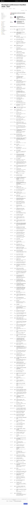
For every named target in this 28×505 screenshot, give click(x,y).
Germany (19, 61)
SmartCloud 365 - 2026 (20, 399)
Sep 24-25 (11, 107)
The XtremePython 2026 (20, 365)
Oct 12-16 (11, 177)
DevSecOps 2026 (19, 205)
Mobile (17, 259)
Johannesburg (18, 49)
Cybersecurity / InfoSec (19, 48)
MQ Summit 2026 (19, 244)
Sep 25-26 (11, 112)
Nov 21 (11, 383)
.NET (17, 113)
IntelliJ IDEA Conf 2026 (20, 39)
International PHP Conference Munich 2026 (20, 280)
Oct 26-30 (11, 279)
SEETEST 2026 (18, 168)
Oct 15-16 (11, 211)
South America (21, 96)
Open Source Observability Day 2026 (21, 265)
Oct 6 (11, 165)
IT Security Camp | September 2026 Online (20, 91)
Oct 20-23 (11, 235)
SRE (16, 46)
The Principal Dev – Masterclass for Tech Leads (21, 17)
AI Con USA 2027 (19, 493)
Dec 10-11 (11, 22)
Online (22, 30)
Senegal (3, 29)
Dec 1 (11, 420)
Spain (24, 477)
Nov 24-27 (11, 389)
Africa (6, 8)
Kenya (3, 24)
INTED (17, 468)
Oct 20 (11, 238)
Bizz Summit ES (19, 147)
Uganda (3, 33)
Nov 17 (11, 365)
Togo (2, 32)
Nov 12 (11, 327)
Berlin (17, 61)
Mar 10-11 (11, 471)
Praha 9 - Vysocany (23, 336)
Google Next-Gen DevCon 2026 (20, 29)
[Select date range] (26, 10)
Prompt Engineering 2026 (20, 294)
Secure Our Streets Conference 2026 (19, 77)
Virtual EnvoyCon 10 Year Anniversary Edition (21, 199)
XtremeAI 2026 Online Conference (20, 396)
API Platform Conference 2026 (20, 73)
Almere (17, 452)
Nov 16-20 (11, 350)
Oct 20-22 (11, 232)
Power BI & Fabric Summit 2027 (20, 461)
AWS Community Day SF (20, 201)
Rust (17, 406)
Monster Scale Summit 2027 (21, 471)
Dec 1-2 (11, 417)
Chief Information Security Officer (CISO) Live (21, 307)
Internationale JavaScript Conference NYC (21, 130)
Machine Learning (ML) (19, 224)
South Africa (10, 8)
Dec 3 (11, 423)
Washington (20, 494)
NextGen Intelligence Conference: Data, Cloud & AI (21, 346)
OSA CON (17, 300)
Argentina (17, 96)
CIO (16, 272)
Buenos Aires (23, 95)
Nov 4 (11, 306)
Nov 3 (11, 304)
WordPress (17, 173)
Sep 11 (11, 51)
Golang (17, 52)
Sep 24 (11, 109)
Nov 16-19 (11, 353)
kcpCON (17, 144)
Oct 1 (11, 141)
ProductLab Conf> (19, 60)
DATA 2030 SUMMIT (19, 250)
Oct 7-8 (11, 171)
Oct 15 (11, 205)
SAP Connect (18, 150)
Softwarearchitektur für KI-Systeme (21, 438)
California (17, 88)
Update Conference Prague (21, 324)
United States (21, 88)
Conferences (3, 8)
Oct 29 (11, 294)
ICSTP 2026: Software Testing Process (20, 275)
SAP (16, 151)
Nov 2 (11, 300)
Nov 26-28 (11, 402)
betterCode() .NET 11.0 (20, 370)
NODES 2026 (18, 327)
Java (16, 159)
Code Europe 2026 (19, 54)
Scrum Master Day (19, 57)
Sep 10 (11, 45)
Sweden (20, 319)
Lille (21, 74)
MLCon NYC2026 (19, 134)
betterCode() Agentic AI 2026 (21, 165)
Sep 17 (11, 76)
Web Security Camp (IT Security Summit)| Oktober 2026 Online (21, 183)
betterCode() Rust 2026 (20, 405)
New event (25, 503)
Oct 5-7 (11, 150)
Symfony (17, 445)
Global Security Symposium (21, 321)
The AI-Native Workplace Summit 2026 (20, 67)
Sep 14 (11, 57)
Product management (19, 212)
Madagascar (3, 26)
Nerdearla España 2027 (20, 476)
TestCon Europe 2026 (20, 235)
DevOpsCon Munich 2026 (20, 411)
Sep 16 (11, 66)
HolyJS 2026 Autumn (19, 268)
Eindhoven (23, 52)
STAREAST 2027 (18, 482)
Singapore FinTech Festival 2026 (21, 373)
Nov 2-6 (11, 297)
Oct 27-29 (11, 291)
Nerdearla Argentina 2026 (21, 94)
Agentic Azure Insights (20, 230)
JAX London (18, 158)
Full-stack (17, 209)
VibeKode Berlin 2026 (20, 362)
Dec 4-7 (11, 428)
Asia (20, 375)
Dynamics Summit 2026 (20, 432)
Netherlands (20, 163)
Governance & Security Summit (20, 448)
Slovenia (17, 170)
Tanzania (3, 31)
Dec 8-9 (11, 432)
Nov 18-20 (11, 373)
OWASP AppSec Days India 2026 (20, 383)
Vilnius (24, 236)
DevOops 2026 (18, 186)
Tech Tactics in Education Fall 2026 (20, 104)
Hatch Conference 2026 (20, 63)
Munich (22, 281)
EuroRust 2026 (19, 192)
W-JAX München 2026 (20, 297)
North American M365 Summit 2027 (20, 474)
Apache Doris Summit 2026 (21, 256)
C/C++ (17, 403)
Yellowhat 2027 (19, 451)
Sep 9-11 (11, 41)
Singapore (17, 375)
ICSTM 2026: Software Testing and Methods (20, 154)
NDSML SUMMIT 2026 (19, 317)
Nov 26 (11, 405)
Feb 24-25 (11, 463)
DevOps (17, 187)
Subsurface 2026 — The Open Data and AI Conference (21, 138)
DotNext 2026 (18, 112)
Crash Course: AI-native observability (20, 32)
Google (17, 30)
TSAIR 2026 (18, 115)
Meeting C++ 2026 (19, 402)
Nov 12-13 (11, 324)
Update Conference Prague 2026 (21, 331)
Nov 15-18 (11, 338)
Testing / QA (18, 155)
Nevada (25, 151)
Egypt (3, 22)
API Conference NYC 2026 (20, 125)
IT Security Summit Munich (21, 408)
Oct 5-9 (11, 158)
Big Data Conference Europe (21, 389)
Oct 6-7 (11, 168)
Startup (17, 105)
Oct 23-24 (11, 268)
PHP (16, 281)
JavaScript (17, 131)
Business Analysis (18, 142)
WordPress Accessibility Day (20, 172)
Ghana (3, 23)
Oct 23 (11, 264)
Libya (3, 25)
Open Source (18, 257)
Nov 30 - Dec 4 (12, 408)
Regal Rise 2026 (19, 80)
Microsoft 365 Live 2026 (20, 310)
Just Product (18, 211)
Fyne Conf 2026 (19, 51)
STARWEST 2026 (19, 87)
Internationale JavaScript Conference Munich (21, 284)
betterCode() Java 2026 (20, 189)
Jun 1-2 (11, 486)
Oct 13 (11, 189)
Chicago (22, 42)
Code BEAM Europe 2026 (20, 232)
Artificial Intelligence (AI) (19, 55)
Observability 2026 (19, 45)
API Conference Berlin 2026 (21, 350)
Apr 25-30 (11, 482)
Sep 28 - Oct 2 (12, 129)
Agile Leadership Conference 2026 (21, 418)
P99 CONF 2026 (18, 241)
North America (18, 37)
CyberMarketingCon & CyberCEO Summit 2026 (20, 339)
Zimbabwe (3, 34)
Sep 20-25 (11, 87)
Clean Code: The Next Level (21, 107)
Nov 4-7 (11, 310)
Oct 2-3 (11, 147)
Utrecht (17, 163)
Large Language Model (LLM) (20, 98)
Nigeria (3, 28)
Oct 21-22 (11, 244)
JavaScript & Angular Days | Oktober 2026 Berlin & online (21, 178)
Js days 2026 (18, 70)
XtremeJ (17, 304)
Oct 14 (11, 201)
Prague (22, 325)
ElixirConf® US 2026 (19, 41)
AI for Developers (19, 441)
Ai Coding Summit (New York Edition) (21, 358)
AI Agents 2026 (18, 109)
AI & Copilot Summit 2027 (20, 486)
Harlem (22, 233)
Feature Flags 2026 (19, 214)
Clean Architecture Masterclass (20, 21)
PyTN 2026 (18, 238)
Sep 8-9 (11, 39)
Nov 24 (11, 392)
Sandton (14, 8)
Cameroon (3, 21)
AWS (17, 202)
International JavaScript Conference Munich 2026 (20, 288)
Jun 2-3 (11, 489)
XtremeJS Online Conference (21, 315)
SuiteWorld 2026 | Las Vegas (21, 271)
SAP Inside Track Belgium (20, 84)
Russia (20, 102)
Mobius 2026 (18, 258)
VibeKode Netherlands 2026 (21, 161)
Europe (22, 61)
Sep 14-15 (11, 54)
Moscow (17, 102)
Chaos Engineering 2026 (20, 423)
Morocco (3, 27)
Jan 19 (11, 451)
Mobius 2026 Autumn (20, 247)
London (22, 159)
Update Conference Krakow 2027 (21, 489)
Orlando (24, 483)
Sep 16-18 (11, 63)
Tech (17, 95)
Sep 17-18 (11, 72)
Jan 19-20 (11, 447)
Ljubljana (24, 169)
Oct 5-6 (11, 154)
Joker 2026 (18, 195)
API (16, 74)
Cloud (17, 424)
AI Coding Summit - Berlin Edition (20, 429)
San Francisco (23, 202)
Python (17, 239)
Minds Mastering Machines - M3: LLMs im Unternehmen (21, 223)
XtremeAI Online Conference (21, 392)
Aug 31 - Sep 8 (12, 32)
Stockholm (17, 319)
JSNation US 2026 (19, 353)
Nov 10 (11, 315)
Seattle (17, 494)
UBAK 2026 (18, 141)
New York (22, 126)
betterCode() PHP (19, 426)
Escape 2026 (18, 47)
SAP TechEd (18, 291)
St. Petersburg (24, 259)
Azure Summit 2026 (19, 387)
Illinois (25, 42)
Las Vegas (22, 151)
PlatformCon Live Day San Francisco (21, 464)
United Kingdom (21, 348)
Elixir (17, 42)
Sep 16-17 (11, 70)
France (23, 74)
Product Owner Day (19, 380)
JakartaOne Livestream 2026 (20, 421)
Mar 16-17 (11, 473)
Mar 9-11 (11, 468)
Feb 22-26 (11, 460)
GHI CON (17, 434)
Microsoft (17, 311)
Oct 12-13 (11, 186)
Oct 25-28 (11, 271)
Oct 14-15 (11, 195)
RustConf (18, 36)
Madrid (22, 477)
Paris (17, 117)
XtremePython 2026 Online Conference (21, 368)
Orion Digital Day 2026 (20, 208)
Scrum (17, 58)
